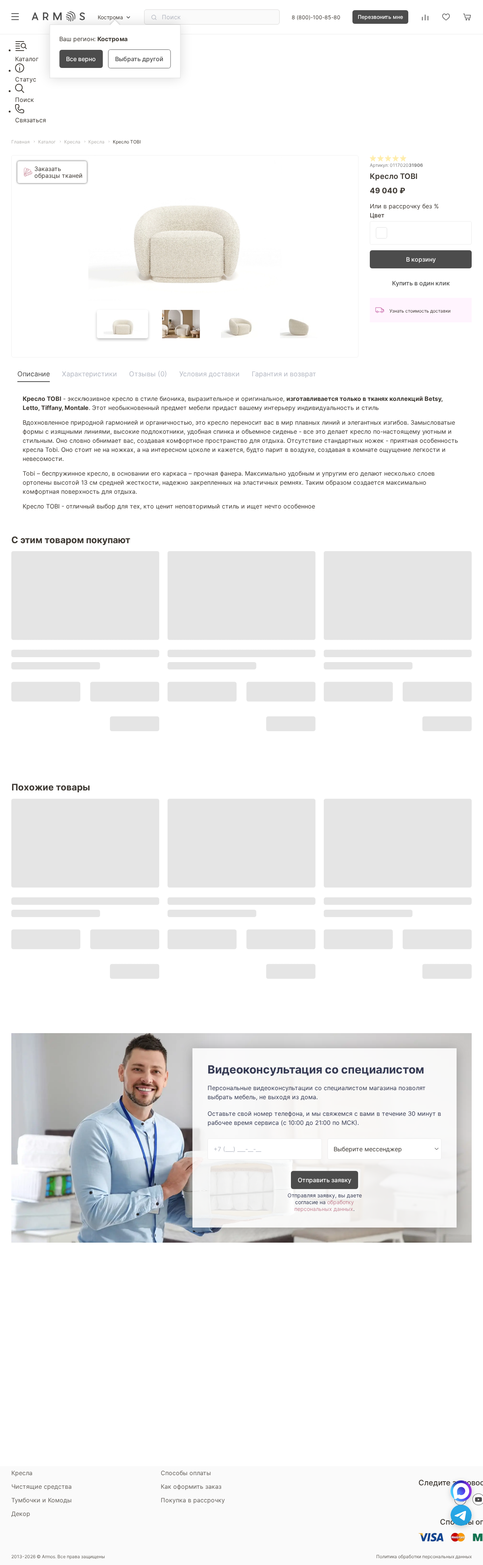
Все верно (81, 59)
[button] (122, 324)
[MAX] (461, 1491)
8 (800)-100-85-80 (316, 17)
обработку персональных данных (324, 1205)
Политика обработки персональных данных (424, 1556)
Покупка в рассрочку (193, 1500)
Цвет (377, 215)
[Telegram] (461, 1515)
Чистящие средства (41, 1486)
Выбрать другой (139, 59)
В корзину (421, 259)
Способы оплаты (186, 1473)
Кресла (21, 1473)
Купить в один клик (421, 283)
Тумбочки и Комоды (41, 1500)
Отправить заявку (324, 1180)
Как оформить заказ (191, 1486)
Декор (20, 1513)
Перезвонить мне (380, 17)
